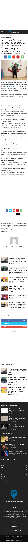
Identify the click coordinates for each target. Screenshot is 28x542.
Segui (25, 323)
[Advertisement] (14, 15)
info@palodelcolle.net (17, 521)
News (2, 37)
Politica (2, 469)
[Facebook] (7, 530)
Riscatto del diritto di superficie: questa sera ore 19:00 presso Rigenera (18, 297)
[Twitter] (16, 530)
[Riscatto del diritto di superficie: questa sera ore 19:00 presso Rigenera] (4, 297)
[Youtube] (20, 530)
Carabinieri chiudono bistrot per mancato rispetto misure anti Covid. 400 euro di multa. (20, 224)
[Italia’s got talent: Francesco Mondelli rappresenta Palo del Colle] (4, 453)
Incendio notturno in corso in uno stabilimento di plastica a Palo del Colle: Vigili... (17, 370)
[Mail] (12, 530)
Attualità (5, 37)
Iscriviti (24, 326)
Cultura (2, 281)
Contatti (13, 536)
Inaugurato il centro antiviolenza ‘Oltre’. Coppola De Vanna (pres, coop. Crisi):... (17, 426)
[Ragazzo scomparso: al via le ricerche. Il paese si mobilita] (4, 446)
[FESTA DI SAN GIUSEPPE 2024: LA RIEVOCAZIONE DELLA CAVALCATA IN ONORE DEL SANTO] (4, 279)
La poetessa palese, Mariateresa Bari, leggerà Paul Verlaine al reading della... (17, 410)
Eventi (2, 472)
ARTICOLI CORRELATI (5, 254)
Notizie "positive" (5, 478)
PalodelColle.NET (11, 86)
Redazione (8, 536)
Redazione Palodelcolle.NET (8, 53)
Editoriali (3, 476)
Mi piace (24, 320)
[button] (26, 32)
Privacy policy (19, 536)
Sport (10, 37)
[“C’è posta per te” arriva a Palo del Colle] (4, 439)
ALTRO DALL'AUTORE (16, 254)
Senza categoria (5, 481)
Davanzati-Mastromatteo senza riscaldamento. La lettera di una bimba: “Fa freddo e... (17, 418)
